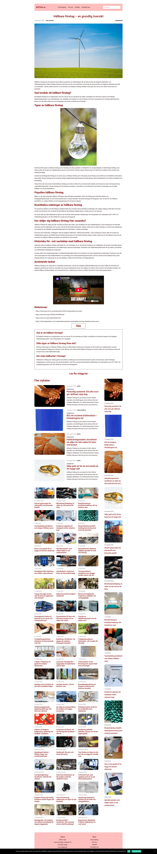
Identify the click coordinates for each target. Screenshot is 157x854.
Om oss (70, 7)
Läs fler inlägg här (78, 373)
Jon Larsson (50, 20)
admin (78, 386)
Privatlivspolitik (136, 851)
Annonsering (62, 7)
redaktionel (119, 20)
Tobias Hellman (81, 410)
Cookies (77, 7)
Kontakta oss (86, 7)
